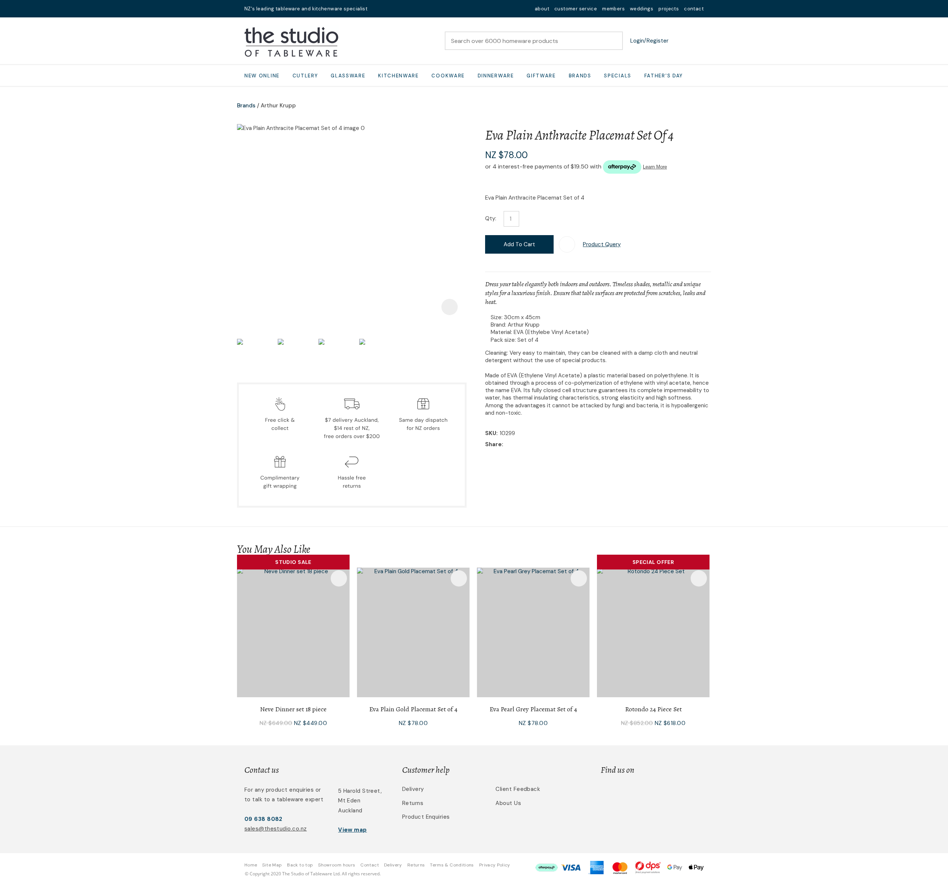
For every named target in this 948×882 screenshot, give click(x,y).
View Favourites (679, 40)
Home (250, 865)
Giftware (541, 76)
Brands (580, 76)
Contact (369, 865)
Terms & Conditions (452, 865)
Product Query (602, 244)
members (613, 9)
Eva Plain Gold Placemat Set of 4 (413, 709)
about (542, 9)
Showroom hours (336, 865)
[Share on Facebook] (506, 444)
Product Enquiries (426, 817)
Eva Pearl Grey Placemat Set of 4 (533, 709)
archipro (672, 793)
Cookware (448, 76)
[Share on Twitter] (516, 445)
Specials (617, 76)
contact (694, 9)
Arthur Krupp (278, 105)
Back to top (300, 865)
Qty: (490, 218)
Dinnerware (496, 76)
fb (387, 8)
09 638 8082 (263, 819)
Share (493, 444)
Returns (412, 803)
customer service (575, 9)
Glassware (348, 76)
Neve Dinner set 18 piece (293, 709)
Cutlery (305, 76)
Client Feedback (517, 789)
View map (352, 829)
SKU (490, 433)
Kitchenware (398, 76)
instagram (397, 8)
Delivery (413, 789)
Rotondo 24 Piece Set (653, 709)
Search (614, 40)
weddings (641, 9)
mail (378, 8)
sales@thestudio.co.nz (275, 828)
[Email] (528, 445)
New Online (262, 76)
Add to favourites (339, 578)
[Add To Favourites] (567, 244)
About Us (508, 803)
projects (668, 9)
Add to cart (519, 244)
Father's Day (663, 76)
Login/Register (649, 40)
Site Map (272, 865)
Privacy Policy (494, 865)
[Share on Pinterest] (539, 445)
